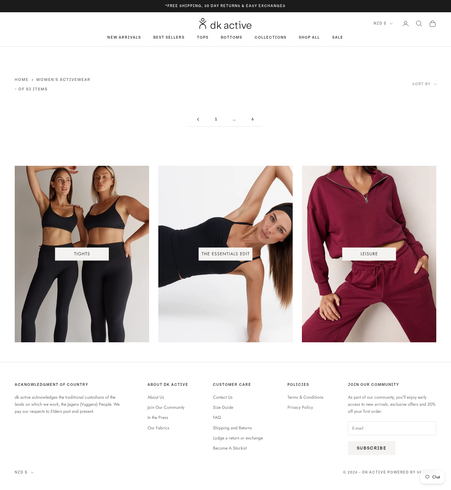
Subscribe (372, 448)
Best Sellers (169, 38)
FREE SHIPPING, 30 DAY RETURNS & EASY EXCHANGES (226, 6)
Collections (271, 38)
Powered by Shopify (411, 472)
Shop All (309, 38)
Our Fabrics (158, 428)
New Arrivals (124, 38)
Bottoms (231, 38)
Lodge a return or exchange (238, 438)
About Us (156, 397)
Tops (203, 38)
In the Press (158, 417)
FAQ (217, 417)
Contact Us (223, 397)
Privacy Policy (300, 407)
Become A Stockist (230, 448)
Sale (337, 38)
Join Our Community (166, 407)
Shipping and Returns (232, 428)
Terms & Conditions (305, 397)
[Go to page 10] (198, 119)
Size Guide (223, 407)
